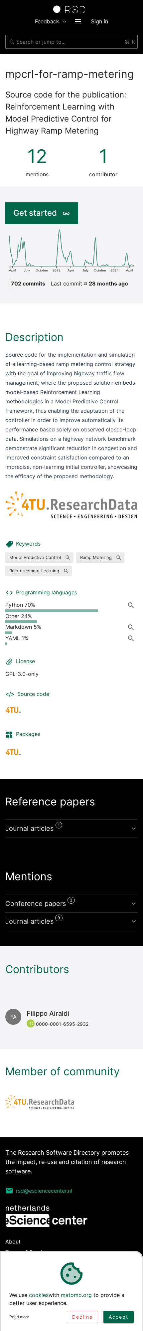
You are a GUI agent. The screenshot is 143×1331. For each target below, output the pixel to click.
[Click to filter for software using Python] (132, 605)
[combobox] (71, 42)
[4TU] (39, 1102)
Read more (19, 1316)
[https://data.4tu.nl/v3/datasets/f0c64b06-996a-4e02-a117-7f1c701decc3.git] (13, 710)
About (13, 1241)
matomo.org (76, 1295)
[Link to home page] (71, 9)
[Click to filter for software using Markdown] (132, 627)
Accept (118, 1317)
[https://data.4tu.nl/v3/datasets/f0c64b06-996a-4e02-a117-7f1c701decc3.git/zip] (13, 752)
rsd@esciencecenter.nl (44, 1190)
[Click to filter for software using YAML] (132, 638)
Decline (82, 1317)
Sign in (99, 21)
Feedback (47, 21)
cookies (39, 1295)
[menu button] (78, 21)
